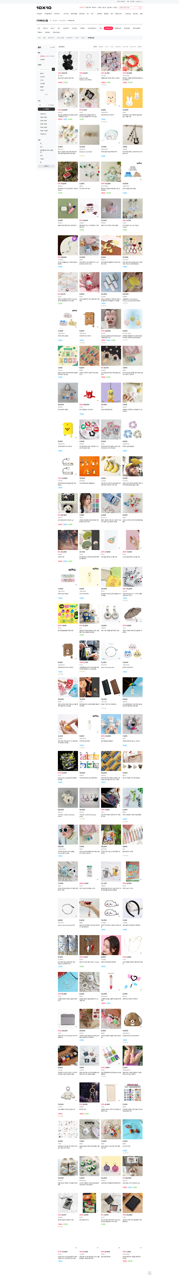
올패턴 (42, 87)
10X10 (43, 8)
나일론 (42, 159)
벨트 (44, 38)
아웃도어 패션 (56, 32)
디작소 (42, 80)
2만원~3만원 (43, 124)
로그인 (118, 1)
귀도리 (77, 38)
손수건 (83, 38)
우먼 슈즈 (45, 28)
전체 (39, 28)
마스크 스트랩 (60, 38)
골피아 (42, 73)
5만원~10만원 (44, 130)
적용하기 (47, 109)
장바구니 (138, 1)
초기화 (53, 47)
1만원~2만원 (43, 120)
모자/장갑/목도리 (92, 28)
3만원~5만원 (43, 127)
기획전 (99, 7)
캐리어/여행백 (136, 28)
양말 (101, 28)
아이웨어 (82, 28)
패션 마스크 (51, 38)
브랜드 (115, 7)
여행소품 (47, 32)
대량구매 (88, 7)
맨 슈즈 (52, 28)
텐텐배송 (47, 56)
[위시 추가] (76, 69)
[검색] (140, 7)
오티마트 (42, 77)
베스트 (104, 7)
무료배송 (42, 59)
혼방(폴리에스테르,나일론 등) (46, 151)
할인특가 (109, 7)
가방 (59, 28)
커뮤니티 (82, 7)
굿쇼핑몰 (42, 83)
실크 (41, 147)
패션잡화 (55, 20)
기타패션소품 (70, 20)
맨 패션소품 (118, 28)
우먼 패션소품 (62, 20)
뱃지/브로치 (70, 38)
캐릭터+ (94, 7)
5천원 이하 (43, 114)
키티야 (42, 90)
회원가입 (123, 1)
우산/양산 (74, 28)
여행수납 (40, 32)
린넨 (41, 155)
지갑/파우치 (66, 28)
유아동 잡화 (127, 28)
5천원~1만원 (43, 117)
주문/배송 (132, 1)
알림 (128, 1)
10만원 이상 (43, 134)
